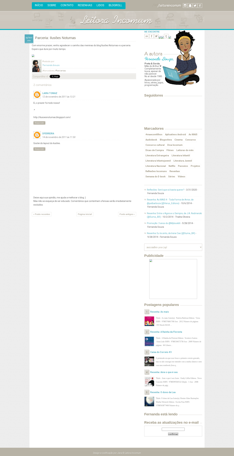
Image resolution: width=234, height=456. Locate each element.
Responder (39, 123)
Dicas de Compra (154, 150)
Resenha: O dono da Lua (163, 392)
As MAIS (193, 134)
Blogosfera (166, 139)
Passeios (183, 166)
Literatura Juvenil (183, 160)
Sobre (51, 5)
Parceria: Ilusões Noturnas (55, 38)
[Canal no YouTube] (162, 37)
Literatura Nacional (155, 166)
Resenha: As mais (159, 312)
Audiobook (151, 139)
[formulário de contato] (170, 37)
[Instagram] (160, 37)
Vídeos (181, 176)
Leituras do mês (185, 150)
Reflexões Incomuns (156, 171)
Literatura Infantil (181, 155)
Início (39, 5)
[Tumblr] (166, 37)
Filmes (170, 150)
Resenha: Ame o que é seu (164, 372)
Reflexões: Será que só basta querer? (165, 189)
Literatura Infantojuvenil (158, 160)
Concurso (190, 139)
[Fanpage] (151, 37)
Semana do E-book (155, 176)
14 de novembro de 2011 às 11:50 (58, 137)
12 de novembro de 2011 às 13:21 (58, 96)
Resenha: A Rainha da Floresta (166, 332)
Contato (67, 5)
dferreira (48, 133)
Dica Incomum (175, 145)
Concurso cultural (155, 145)
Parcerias (60, 70)
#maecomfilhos (153, 134)
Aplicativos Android (175, 134)
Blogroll (115, 5)
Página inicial (85, 214)
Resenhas (85, 5)
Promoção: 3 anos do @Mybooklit (163, 223)
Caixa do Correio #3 (161, 352)
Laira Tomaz (49, 93)
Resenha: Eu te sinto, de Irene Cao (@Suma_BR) (171, 233)
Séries (171, 176)
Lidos (100, 5)
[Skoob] (146, 37)
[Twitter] (156, 37)
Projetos (195, 166)
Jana (119, 453)
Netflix (172, 166)
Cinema (178, 139)
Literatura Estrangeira (157, 155)
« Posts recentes (41, 214)
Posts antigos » (127, 214)
